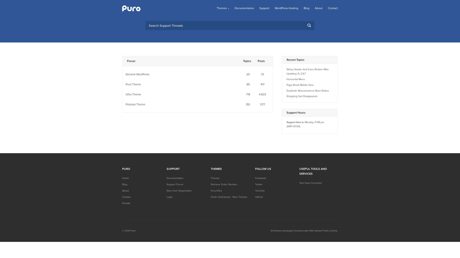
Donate (126, 203)
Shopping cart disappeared (302, 96)
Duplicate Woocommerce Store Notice (308, 90)
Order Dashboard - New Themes (229, 197)
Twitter (259, 184)
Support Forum (175, 184)
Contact (333, 8)
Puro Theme (133, 84)
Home (125, 178)
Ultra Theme (133, 94)
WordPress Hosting (286, 8)
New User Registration (179, 190)
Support (264, 8)
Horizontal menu (296, 79)
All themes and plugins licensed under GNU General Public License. (304, 230)
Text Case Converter (310, 183)
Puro (133, 230)
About (319, 8)
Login (170, 197)
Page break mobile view (300, 85)
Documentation (244, 8)
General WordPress (137, 74)
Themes (222, 8)
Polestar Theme (135, 104)
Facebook (260, 178)
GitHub (259, 197)
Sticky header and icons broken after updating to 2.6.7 (308, 71)
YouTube (260, 190)
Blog (306, 8)
